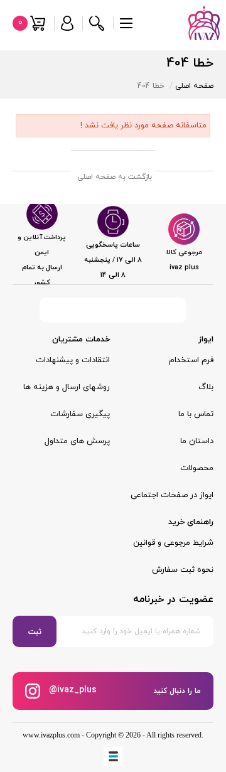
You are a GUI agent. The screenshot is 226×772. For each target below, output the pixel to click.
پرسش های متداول (77, 441)
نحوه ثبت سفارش (182, 570)
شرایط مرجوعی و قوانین (173, 543)
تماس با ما (195, 414)
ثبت (34, 632)
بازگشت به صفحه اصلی (114, 177)
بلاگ (205, 387)
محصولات (196, 468)
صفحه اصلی (194, 86)
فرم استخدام (191, 360)
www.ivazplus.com (51, 735)
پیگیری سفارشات (80, 414)
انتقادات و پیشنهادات (73, 360)
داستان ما (196, 441)
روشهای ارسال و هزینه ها (66, 387)
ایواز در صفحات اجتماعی (172, 495)
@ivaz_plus (71, 691)
